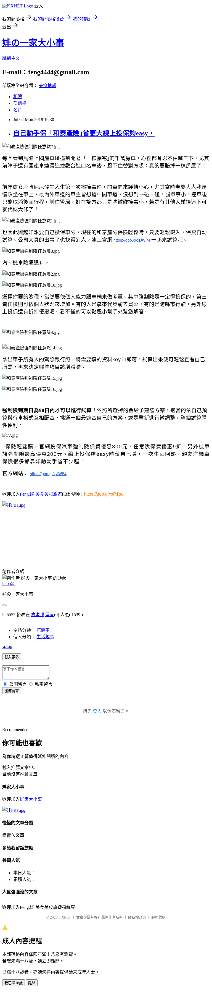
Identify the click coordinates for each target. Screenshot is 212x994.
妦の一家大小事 (33, 43)
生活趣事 (45, 636)
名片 (17, 110)
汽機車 (43, 630)
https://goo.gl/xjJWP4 (131, 240)
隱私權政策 (137, 917)
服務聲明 (158, 917)
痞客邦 (37, 614)
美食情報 (47, 85)
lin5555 (8, 583)
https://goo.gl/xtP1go (104, 494)
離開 (31, 983)
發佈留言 (11, 691)
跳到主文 (11, 58)
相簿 (17, 96)
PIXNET (65, 917)
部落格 (19, 103)
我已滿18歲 (13, 983)
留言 (49, 614)
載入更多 (11, 657)
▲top (7, 646)
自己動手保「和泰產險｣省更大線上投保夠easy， (84, 133)
